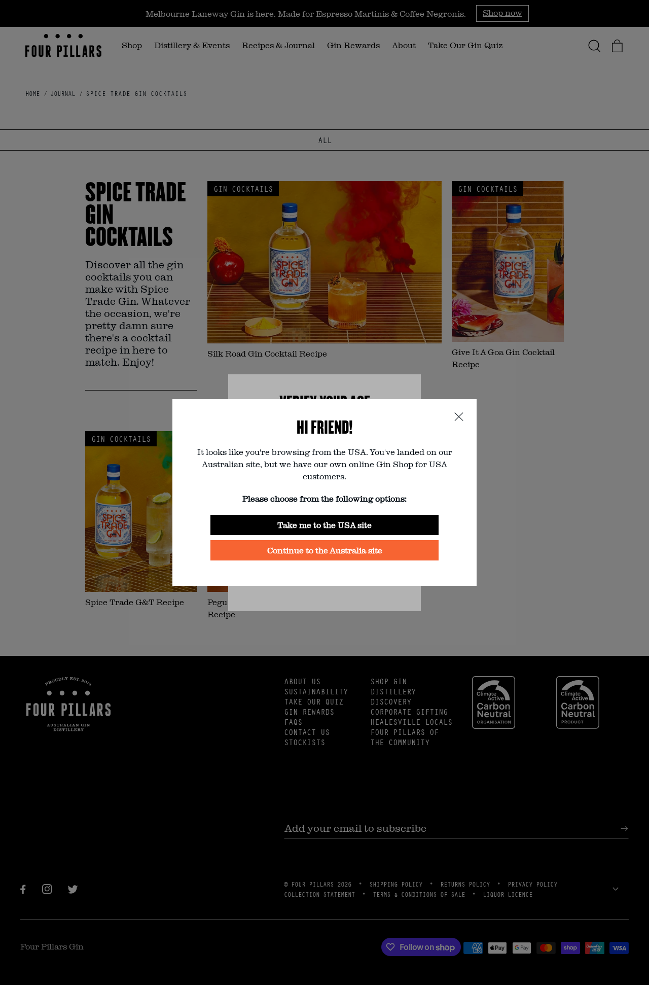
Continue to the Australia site (324, 550)
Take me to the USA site (324, 524)
